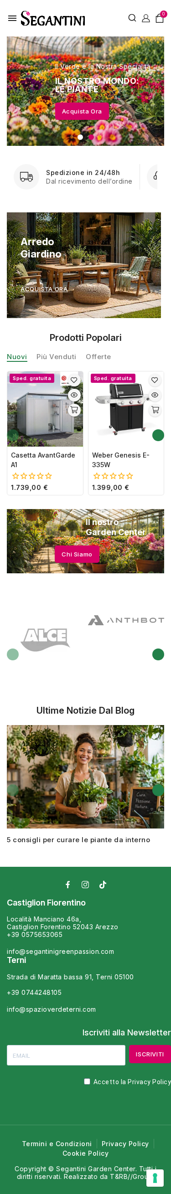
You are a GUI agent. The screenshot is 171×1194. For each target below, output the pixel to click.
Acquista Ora (82, 111)
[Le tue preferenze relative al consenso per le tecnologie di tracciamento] (155, 1178)
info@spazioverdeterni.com (51, 1009)
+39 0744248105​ (34, 992)
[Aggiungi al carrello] (74, 410)
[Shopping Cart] (159, 18)
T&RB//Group (131, 1176)
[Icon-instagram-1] (86, 884)
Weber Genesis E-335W (121, 459)
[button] (80, 137)
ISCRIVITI (150, 1054)
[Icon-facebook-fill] (68, 884)
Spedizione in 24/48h (83, 172)
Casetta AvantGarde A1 (43, 459)
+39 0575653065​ (34, 934)
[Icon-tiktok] (103, 884)
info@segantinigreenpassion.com (60, 951)
